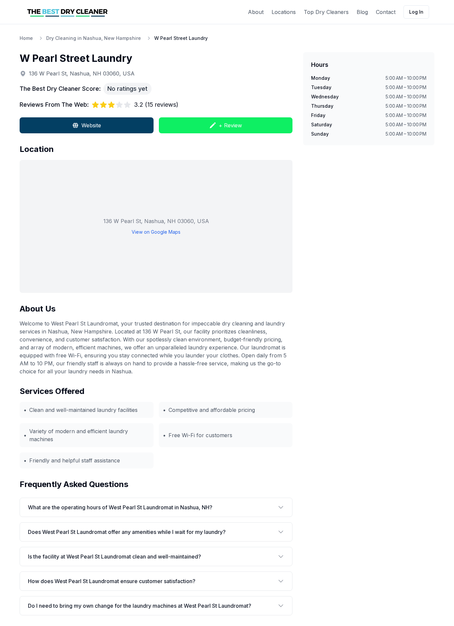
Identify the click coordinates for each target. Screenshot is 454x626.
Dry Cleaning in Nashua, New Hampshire (93, 38)
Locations (284, 12)
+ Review (230, 125)
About (256, 12)
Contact (386, 12)
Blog (362, 12)
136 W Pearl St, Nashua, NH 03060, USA (82, 73)
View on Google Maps (156, 232)
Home (26, 38)
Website (91, 125)
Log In (416, 12)
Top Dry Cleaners (326, 12)
